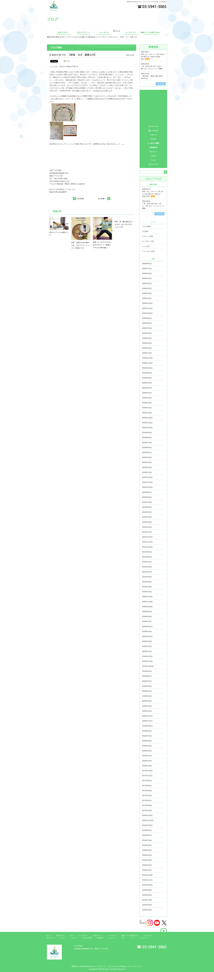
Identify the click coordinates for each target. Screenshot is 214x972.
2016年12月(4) (147, 815)
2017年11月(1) (147, 776)
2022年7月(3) (147, 502)
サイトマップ (153, 164)
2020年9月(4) (147, 611)
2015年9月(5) (147, 890)
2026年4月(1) (147, 283)
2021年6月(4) (147, 567)
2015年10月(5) (147, 885)
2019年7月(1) (147, 681)
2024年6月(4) (147, 388)
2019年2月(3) (147, 706)
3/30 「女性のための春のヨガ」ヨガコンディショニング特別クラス (80, 245)
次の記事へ (102, 199)
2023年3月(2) (147, 462)
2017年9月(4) (147, 780)
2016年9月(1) (147, 830)
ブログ (104, 37)
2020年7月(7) (147, 621)
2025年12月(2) (147, 303)
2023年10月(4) (147, 428)
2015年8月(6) (147, 895)
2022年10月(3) (147, 487)
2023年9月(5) (147, 432)
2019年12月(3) (147, 656)
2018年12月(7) (147, 716)
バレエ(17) (146, 246)
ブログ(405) (146, 226)
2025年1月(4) (147, 353)
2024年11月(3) (147, 363)
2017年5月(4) (147, 795)
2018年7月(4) (147, 736)
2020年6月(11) (147, 626)
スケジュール (153, 126)
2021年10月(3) (147, 547)
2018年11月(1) (147, 721)
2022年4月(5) (147, 517)
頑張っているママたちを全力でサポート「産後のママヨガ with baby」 (102, 245)
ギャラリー (153, 152)
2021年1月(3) (147, 592)
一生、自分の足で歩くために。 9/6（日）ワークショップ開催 (153, 206)
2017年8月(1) (147, 786)
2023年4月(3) (147, 457)
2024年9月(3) (147, 373)
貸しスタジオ (153, 131)
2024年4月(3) (147, 398)
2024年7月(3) (147, 383)
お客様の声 (153, 147)
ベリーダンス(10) (148, 251)
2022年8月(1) (147, 497)
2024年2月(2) (147, 408)
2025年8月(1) (147, 323)
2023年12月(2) (147, 418)
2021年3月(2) (147, 582)
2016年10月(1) (147, 825)
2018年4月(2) (147, 751)
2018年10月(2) (147, 726)
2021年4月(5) (147, 577)
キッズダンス (153, 115)
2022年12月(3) (147, 477)
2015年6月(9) (147, 905)
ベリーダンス (153, 104)
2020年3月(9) (147, 641)
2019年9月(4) (147, 671)
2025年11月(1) (147, 308)
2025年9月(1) (147, 318)
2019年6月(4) (147, 686)
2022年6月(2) (147, 507)
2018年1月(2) (147, 766)
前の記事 (80, 199)
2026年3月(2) (147, 288)
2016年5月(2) (147, 850)
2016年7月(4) (147, 840)
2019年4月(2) (147, 696)
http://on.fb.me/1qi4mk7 (58, 192)
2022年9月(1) (147, 492)
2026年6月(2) (147, 273)
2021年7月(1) (147, 562)
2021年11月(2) (147, 542)
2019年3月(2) (147, 701)
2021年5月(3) (147, 572)
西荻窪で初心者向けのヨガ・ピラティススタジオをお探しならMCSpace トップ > (74, 37)
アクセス (153, 139)
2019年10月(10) (147, 666)
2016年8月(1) (147, 835)
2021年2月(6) (147, 587)
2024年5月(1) (147, 393)
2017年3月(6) (147, 805)
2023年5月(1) (147, 452)
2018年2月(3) (147, 761)
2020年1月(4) (147, 651)
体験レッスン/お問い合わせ (153, 120)
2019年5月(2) (147, 691)
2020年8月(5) (147, 616)
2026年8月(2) (147, 263)
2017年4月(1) (147, 800)
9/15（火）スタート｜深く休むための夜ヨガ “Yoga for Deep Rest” (153, 56)
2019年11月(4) (147, 661)
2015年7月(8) (147, 900)
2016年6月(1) (147, 845)
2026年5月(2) (147, 278)
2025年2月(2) (147, 348)
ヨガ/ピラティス (153, 98)
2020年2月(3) (147, 646)
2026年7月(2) (147, 268)
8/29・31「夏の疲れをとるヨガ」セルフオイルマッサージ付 (123, 224)
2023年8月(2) (147, 437)
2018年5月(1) (147, 746)
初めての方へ (153, 93)
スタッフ (153, 135)
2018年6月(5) (147, 741)
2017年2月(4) (147, 810)
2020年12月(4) (147, 597)
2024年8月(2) (147, 378)
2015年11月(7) (147, 880)
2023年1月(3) (147, 472)
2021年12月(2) (147, 537)
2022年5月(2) (147, 512)
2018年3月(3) (147, 756)
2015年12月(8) (147, 875)
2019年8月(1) (147, 676)
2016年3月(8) (147, 860)
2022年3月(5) (147, 522)
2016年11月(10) (147, 820)
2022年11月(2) (147, 482)
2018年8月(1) (147, 731)
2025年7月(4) (147, 328)
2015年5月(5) (147, 910)
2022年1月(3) (147, 532)
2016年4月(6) (147, 855)
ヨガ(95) (145, 231)
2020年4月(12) (147, 636)
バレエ (153, 109)
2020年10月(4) (147, 607)
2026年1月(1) (147, 298)
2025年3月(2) (147, 343)
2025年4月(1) (147, 338)
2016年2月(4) (147, 865)
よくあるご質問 (153, 143)
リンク (153, 160)
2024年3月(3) (147, 403)
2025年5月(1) (147, 333)
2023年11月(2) (147, 423)
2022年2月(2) (147, 527)
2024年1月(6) (147, 413)
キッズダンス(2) (148, 241)
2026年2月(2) (147, 293)
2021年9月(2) (147, 552)
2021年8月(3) (147, 557)
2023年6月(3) (147, 447)
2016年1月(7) (147, 870)
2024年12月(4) (147, 358)
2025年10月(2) (147, 313)
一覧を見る (161, 84)
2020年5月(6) (147, 631)
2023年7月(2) (147, 443)
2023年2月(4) (147, 467)
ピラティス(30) (147, 236)
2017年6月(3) (147, 791)
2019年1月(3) (147, 711)
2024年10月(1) (147, 368)
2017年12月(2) (147, 771)
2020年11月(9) (147, 602)
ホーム (49, 935)
